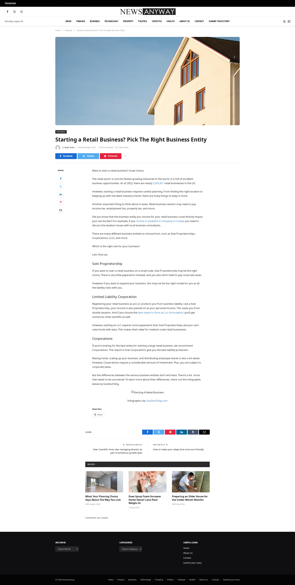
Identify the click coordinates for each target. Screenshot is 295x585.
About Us (184, 21)
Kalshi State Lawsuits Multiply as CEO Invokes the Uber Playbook (54, 3)
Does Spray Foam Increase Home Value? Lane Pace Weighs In (145, 500)
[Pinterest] (61, 202)
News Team (70, 147)
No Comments (107, 147)
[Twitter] (61, 186)
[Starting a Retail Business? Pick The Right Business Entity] (147, 81)
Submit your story (219, 21)
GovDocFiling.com (157, 400)
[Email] (61, 210)
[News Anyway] (147, 11)
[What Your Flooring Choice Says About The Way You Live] (104, 481)
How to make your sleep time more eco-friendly (178, 449)
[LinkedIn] (61, 194)
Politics (142, 21)
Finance (80, 21)
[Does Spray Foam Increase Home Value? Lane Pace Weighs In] (147, 481)
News (68, 21)
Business (94, 21)
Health (171, 21)
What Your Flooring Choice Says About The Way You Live (103, 498)
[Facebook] (61, 179)
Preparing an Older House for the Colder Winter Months (190, 498)
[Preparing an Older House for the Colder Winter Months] (191, 481)
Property (128, 21)
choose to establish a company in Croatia (160, 221)
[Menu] (289, 21)
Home (186, 548)
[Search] (284, 21)
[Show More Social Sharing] (125, 156)
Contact (199, 21)
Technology (111, 21)
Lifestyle (157, 21)
